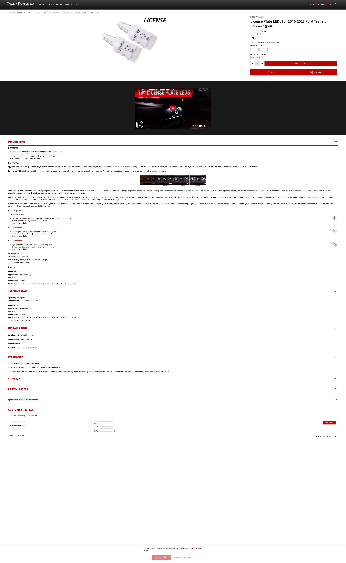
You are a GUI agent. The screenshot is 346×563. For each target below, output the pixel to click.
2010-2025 (45, 13)
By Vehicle (21, 13)
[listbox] (292, 50)
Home (12, 13)
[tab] (173, 143)
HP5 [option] (262, 57)
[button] (12, 27)
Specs (273, 72)
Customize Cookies (182, 558)
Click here (154, 372)
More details (19, 214)
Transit (37, 13)
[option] (252, 49)
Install (317, 72)
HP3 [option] (258, 57)
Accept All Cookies (161, 558)
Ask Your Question (256, 34)
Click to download (30, 348)
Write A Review (329, 423)
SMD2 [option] (252, 57)
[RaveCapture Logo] (31, 415)
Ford (29, 13)
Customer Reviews (21, 409)
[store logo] (21, 4)
